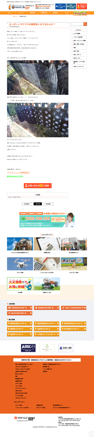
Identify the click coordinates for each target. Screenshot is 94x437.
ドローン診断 (18, 405)
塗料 (75, 47)
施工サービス (77, 58)
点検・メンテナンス (78, 66)
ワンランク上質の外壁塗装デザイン (62, 407)
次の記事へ (48, 204)
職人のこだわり (19, 374)
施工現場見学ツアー (58, 405)
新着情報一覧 (46, 366)
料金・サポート (77, 54)
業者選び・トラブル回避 (79, 62)
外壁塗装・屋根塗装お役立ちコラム (51, 364)
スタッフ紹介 (18, 386)
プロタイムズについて (20, 398)
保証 (16, 376)
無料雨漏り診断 (19, 378)
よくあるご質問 (19, 395)
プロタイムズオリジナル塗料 (22, 369)
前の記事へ (27, 204)
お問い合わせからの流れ (21, 393)
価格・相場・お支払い (79, 44)
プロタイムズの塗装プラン (22, 366)
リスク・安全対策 (78, 37)
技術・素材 (76, 51)
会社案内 (45, 371)
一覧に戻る (37, 204)
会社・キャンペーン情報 (80, 40)
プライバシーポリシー (20, 388)
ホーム (9, 13)
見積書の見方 (18, 381)
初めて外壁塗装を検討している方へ (24, 364)
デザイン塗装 (18, 383)
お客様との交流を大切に (21, 371)
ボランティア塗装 (40, 407)
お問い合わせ (18, 391)
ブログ (67, 13)
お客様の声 (44, 13)
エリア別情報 (77, 33)
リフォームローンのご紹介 (21, 407)
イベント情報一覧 (47, 369)
